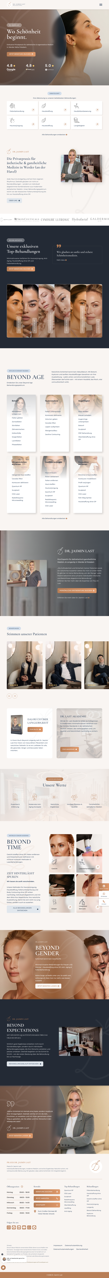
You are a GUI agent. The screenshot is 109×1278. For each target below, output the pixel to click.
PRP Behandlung (85, 433)
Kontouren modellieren (87, 479)
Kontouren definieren (53, 415)
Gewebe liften (50, 423)
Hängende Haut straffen (21, 475)
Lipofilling (67, 1208)
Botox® (81, 425)
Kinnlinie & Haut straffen (87, 475)
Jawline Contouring (52, 434)
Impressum (57, 1245)
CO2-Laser (16, 494)
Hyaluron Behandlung (91, 1215)
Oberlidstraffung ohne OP (86, 438)
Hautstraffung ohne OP (87, 502)
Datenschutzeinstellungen (63, 1249)
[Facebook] (14, 1227)
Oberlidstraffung (70, 1205)
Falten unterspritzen (53, 412)
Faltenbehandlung (93, 1190)
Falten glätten (17, 418)
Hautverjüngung (51, 488)
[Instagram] (9, 1227)
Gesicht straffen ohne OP (94, 1200)
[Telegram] (34, 1227)
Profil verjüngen (84, 483)
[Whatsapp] (29, 1227)
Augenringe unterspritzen (83, 420)
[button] (3, 42)
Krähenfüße (16, 433)
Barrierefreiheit (82, 1249)
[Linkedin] (19, 1227)
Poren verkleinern (52, 477)
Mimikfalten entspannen (16, 413)
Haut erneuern (50, 473)
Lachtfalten (16, 441)
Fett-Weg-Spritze (84, 498)
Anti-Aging (68, 1211)
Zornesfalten (17, 422)
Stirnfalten (16, 425)
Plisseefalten (17, 445)
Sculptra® (82, 429)
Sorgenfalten (17, 437)
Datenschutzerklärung (73, 1245)
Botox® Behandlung (94, 1210)
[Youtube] (24, 1227)
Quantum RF (17, 486)
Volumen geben (51, 419)
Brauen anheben (84, 415)
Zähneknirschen (18, 429)
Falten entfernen (51, 480)
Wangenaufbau (51, 431)
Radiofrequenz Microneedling (17, 499)
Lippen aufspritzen (52, 427)
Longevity (90, 1207)
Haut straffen (83, 412)
